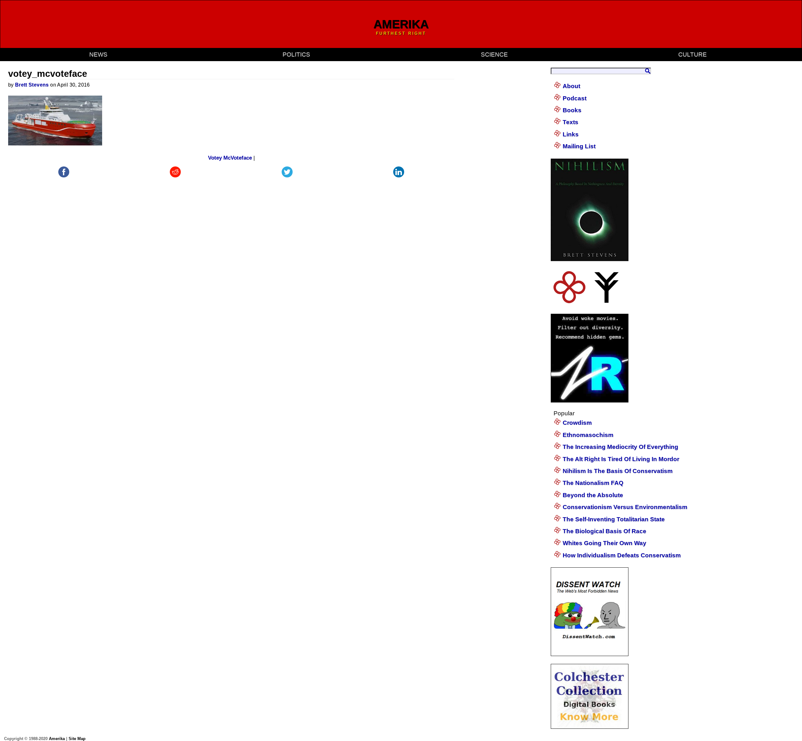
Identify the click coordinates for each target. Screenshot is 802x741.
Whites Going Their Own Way (604, 543)
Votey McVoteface (230, 158)
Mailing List (579, 146)
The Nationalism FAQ (593, 483)
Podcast (574, 98)
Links (571, 134)
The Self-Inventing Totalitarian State (614, 519)
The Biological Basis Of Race (604, 531)
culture (692, 54)
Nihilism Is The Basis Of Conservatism (618, 471)
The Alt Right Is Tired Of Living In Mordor (621, 459)
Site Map (77, 738)
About (571, 86)
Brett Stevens (32, 84)
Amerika (57, 738)
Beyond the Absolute (593, 495)
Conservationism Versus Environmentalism (625, 507)
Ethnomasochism (588, 435)
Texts (570, 122)
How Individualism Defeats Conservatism (622, 555)
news (98, 54)
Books (572, 110)
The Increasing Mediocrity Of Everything (620, 447)
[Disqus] (231, 257)
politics (296, 54)
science (494, 54)
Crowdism (577, 422)
